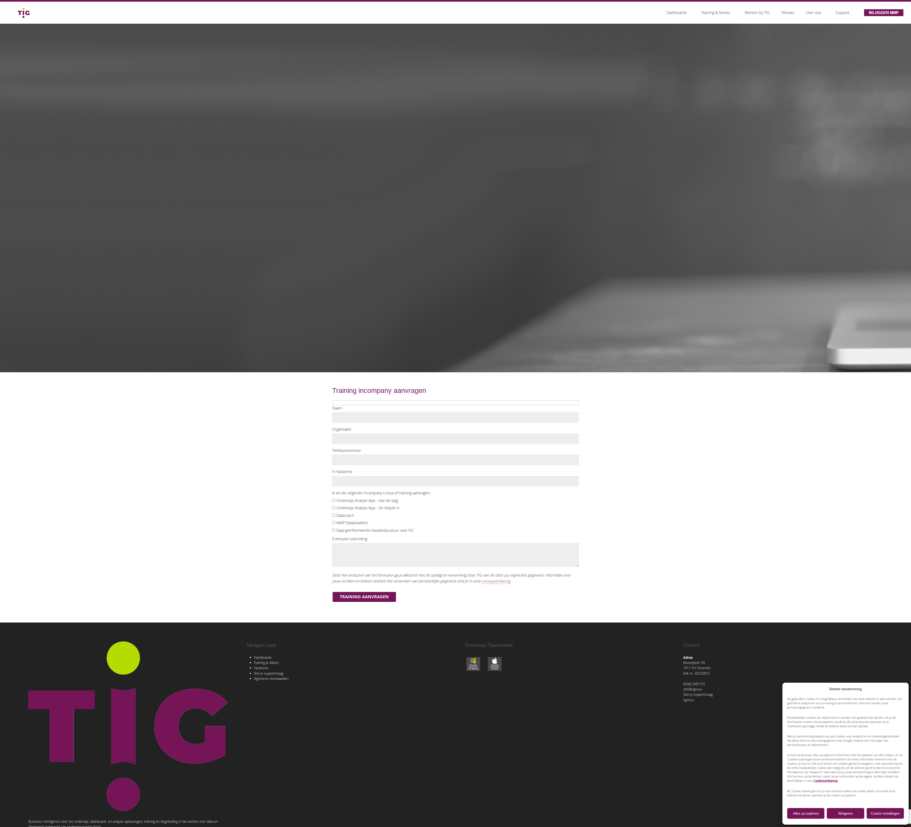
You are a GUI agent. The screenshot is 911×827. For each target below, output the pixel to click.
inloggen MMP (884, 13)
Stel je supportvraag (268, 673)
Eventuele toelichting (349, 538)
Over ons (813, 12)
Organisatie (341, 429)
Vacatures (261, 668)
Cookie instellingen (885, 813)
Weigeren (845, 813)
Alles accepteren (806, 813)
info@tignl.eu (692, 689)
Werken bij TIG (757, 12)
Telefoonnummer (346, 450)
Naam (337, 408)
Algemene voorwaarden (271, 678)
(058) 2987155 (694, 684)
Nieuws (787, 12)
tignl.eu (688, 700)
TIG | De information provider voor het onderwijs (24, 13)
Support (842, 12)
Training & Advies (715, 12)
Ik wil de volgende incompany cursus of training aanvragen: (381, 492)
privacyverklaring (496, 581)
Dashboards (676, 12)
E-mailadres (342, 471)
